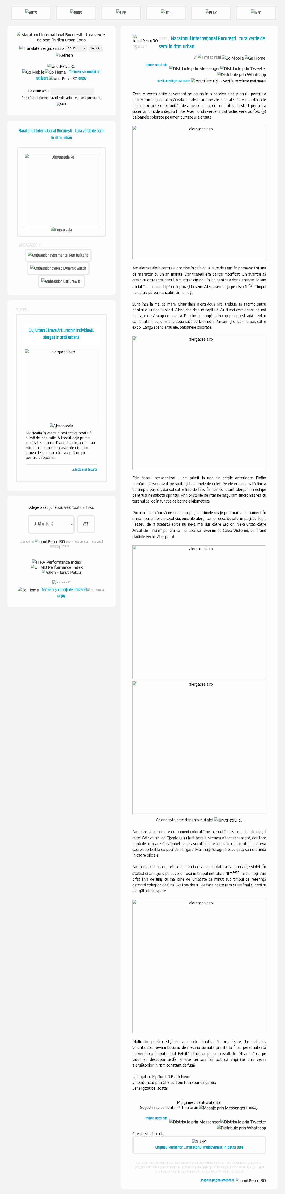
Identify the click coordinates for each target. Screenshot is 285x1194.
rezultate (228, 1053)
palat (169, 536)
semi (229, 267)
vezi (67, 507)
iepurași (183, 286)
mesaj (251, 1107)
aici (210, 819)
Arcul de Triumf (147, 530)
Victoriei (240, 530)
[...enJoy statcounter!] (54, 546)
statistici (140, 873)
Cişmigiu (174, 837)
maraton (145, 274)
